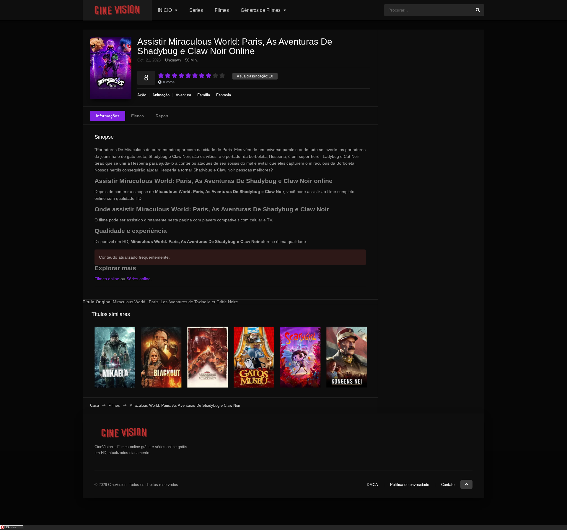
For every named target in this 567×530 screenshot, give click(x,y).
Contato (447, 484)
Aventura (183, 95)
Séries (196, 10)
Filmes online (106, 278)
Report (162, 116)
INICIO (165, 10)
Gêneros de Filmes (261, 10)
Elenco (137, 116)
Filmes (222, 10)
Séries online (138, 278)
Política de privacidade (409, 484)
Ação (141, 95)
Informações (107, 116)
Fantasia (223, 95)
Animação (161, 95)
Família (203, 95)
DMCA (372, 484)
